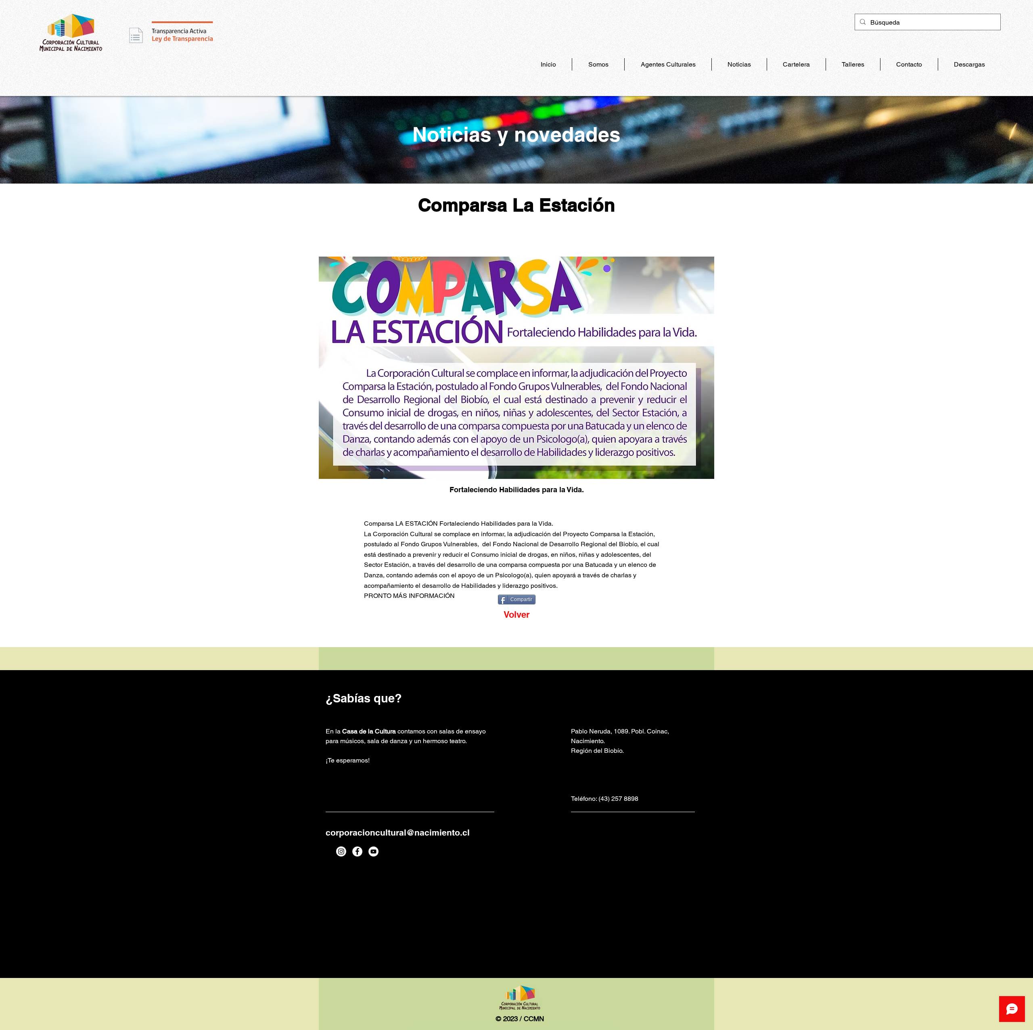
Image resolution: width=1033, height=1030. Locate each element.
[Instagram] (341, 851)
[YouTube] (373, 851)
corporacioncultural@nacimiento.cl (398, 832)
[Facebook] (357, 851)
